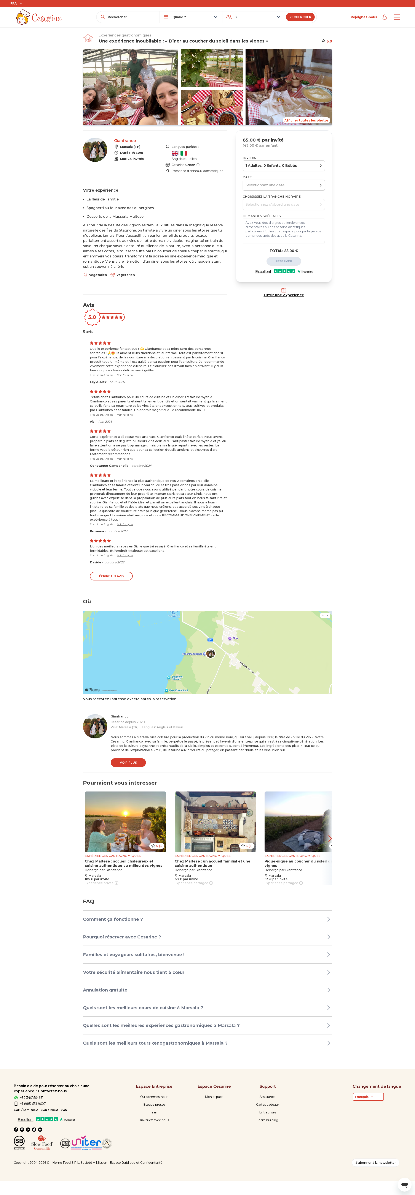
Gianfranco (125, 140)
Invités (249, 158)
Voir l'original (125, 375)
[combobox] (132, 17)
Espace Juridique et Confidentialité (136, 1163)
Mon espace (214, 1097)
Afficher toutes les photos (306, 120)
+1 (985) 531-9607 (33, 1104)
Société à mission (94, 1163)
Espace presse (154, 1105)
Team (154, 1112)
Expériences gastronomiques (125, 35)
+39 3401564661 (31, 1098)
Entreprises (267, 1112)
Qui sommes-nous (154, 1097)
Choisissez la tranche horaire (272, 197)
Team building (267, 1120)
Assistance (268, 1097)
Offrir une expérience (284, 295)
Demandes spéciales (262, 216)
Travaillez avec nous (154, 1120)
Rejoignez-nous (364, 17)
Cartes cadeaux (267, 1105)
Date (247, 177)
